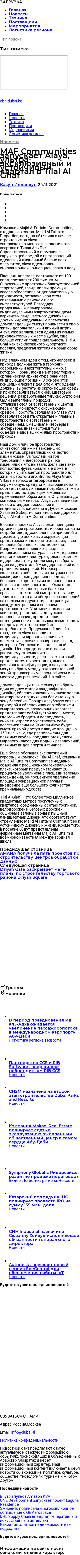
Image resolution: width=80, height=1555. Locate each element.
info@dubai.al (23, 1432)
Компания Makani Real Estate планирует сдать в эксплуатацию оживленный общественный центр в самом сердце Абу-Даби (43, 1134)
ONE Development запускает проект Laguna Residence (39, 1502)
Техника (18, 18)
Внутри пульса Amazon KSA (25, 1496)
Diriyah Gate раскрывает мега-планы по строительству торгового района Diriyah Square (40, 873)
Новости (18, 14)
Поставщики (23, 22)
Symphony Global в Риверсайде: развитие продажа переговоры (44, 1174)
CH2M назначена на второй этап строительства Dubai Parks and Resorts (44, 1095)
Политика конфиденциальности (29, 1440)
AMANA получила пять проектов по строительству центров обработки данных (39, 857)
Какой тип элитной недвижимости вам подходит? (35, 1526)
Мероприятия (24, 26)
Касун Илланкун (18, 184)
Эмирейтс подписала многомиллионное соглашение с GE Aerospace (37, 1510)
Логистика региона (30, 30)
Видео (15, 1180)
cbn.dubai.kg (11, 101)
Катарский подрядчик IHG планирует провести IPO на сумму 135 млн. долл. (40, 1201)
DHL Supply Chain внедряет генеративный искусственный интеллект (38, 1518)
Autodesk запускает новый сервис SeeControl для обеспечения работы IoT (38, 1268)
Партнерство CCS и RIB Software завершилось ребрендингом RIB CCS (34, 1066)
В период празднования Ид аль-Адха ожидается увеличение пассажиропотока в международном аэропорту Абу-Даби (43, 1028)
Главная (18, 10)
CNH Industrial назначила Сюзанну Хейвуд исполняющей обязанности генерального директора (44, 1237)
